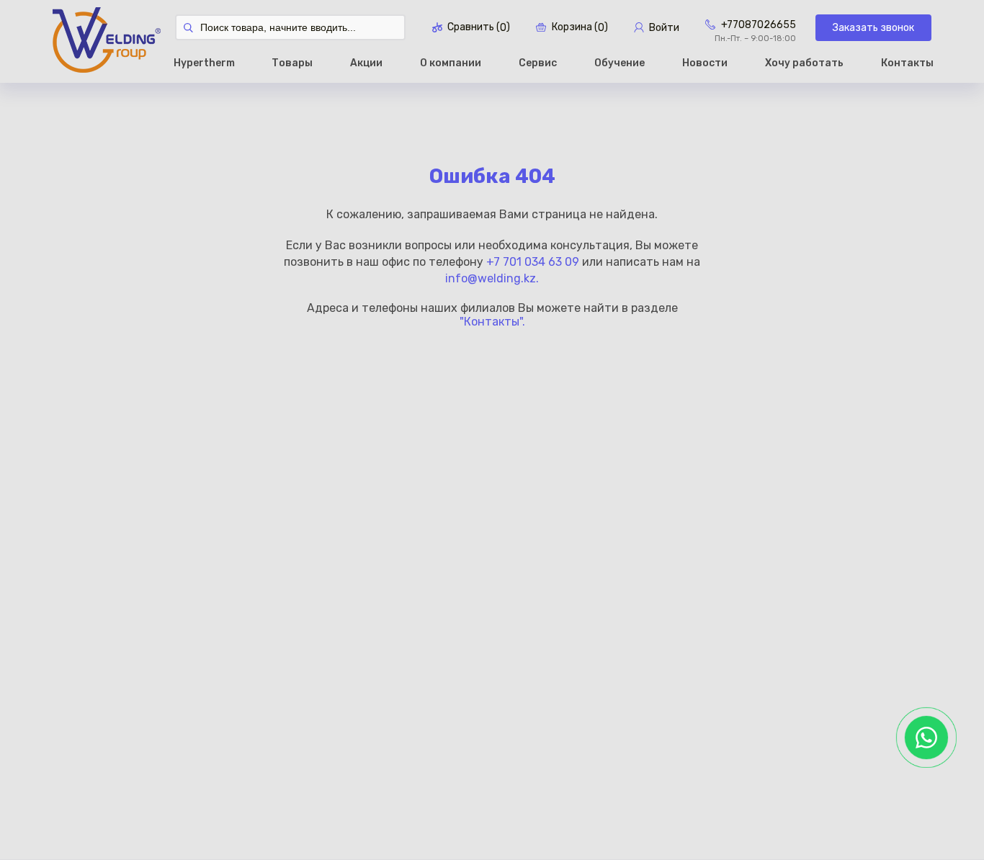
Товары (292, 63)
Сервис (538, 63)
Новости (705, 63)
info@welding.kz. (492, 278)
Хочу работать (804, 63)
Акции (366, 63)
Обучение (619, 63)
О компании (450, 63)
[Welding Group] (107, 41)
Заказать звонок (873, 28)
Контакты (907, 63)
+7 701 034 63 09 (532, 262)
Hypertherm (204, 63)
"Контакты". (492, 321)
